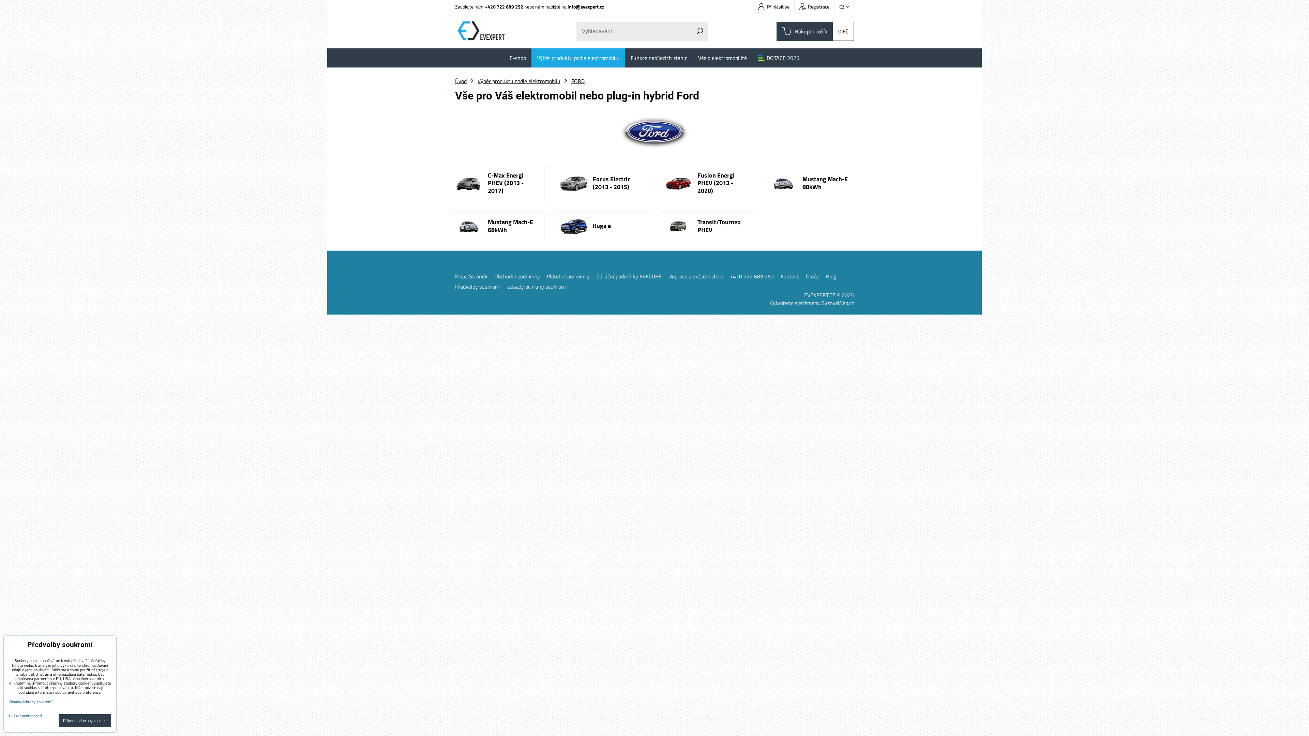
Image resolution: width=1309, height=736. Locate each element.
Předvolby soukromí (478, 286)
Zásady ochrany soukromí (537, 286)
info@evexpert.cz (586, 6)
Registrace (818, 6)
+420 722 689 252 (504, 6)
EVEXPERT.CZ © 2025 (829, 295)
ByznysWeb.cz (837, 303)
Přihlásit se (778, 6)
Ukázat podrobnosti (25, 716)
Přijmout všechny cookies (85, 720)
